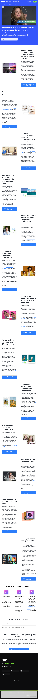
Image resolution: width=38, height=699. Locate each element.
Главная (3, 4)
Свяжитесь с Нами (5, 682)
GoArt (27, 680)
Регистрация (29, 1)
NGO (15, 682)
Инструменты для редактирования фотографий (12, 4)
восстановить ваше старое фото (27, 468)
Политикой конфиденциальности (24, 693)
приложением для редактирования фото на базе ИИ (31, 608)
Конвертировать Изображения (31, 682)
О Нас (3, 680)
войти (35, 1)
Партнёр (3, 683)
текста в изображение (31, 239)
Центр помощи (16, 680)
